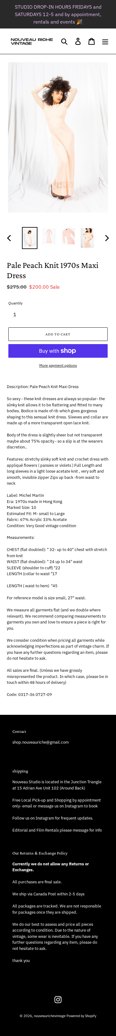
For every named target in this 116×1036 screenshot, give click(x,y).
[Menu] (105, 41)
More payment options (58, 365)
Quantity (15, 303)
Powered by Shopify (81, 1016)
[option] (29, 238)
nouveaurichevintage (50, 1016)
